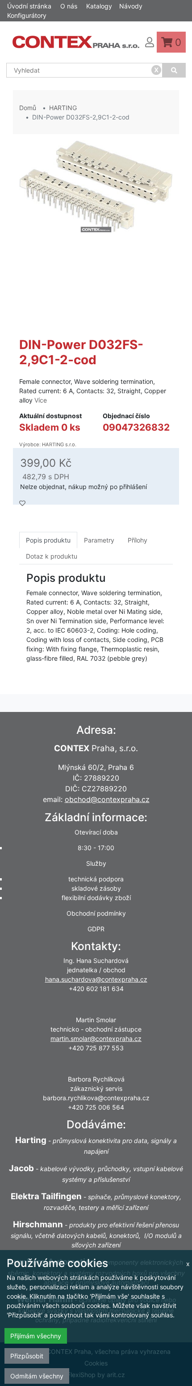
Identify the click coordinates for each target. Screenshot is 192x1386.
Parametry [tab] (99, 540)
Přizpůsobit (26, 1356)
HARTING (63, 107)
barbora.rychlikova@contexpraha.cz (96, 1098)
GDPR (96, 929)
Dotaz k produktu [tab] (51, 556)
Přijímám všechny (35, 1336)
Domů (27, 107)
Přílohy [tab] (137, 540)
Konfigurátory (26, 15)
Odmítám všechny (36, 1376)
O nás (68, 6)
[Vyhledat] (174, 70)
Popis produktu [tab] (48, 540)
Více (40, 400)
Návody (130, 6)
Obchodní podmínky (96, 913)
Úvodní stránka (29, 6)
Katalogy (99, 6)
